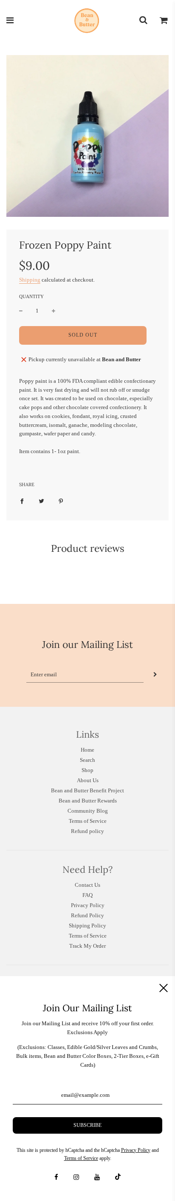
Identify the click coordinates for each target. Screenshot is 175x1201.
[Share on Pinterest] (61, 501)
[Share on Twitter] (41, 501)
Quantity (31, 296)
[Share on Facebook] (22, 501)
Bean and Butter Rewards (88, 800)
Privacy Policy (87, 905)
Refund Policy (87, 915)
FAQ (87, 895)
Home (87, 750)
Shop (87, 770)
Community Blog (88, 811)
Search (87, 760)
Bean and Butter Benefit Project (87, 790)
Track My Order (87, 946)
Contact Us (87, 885)
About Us (88, 780)
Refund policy (87, 831)
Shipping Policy (87, 925)
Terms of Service (88, 821)
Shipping (29, 280)
